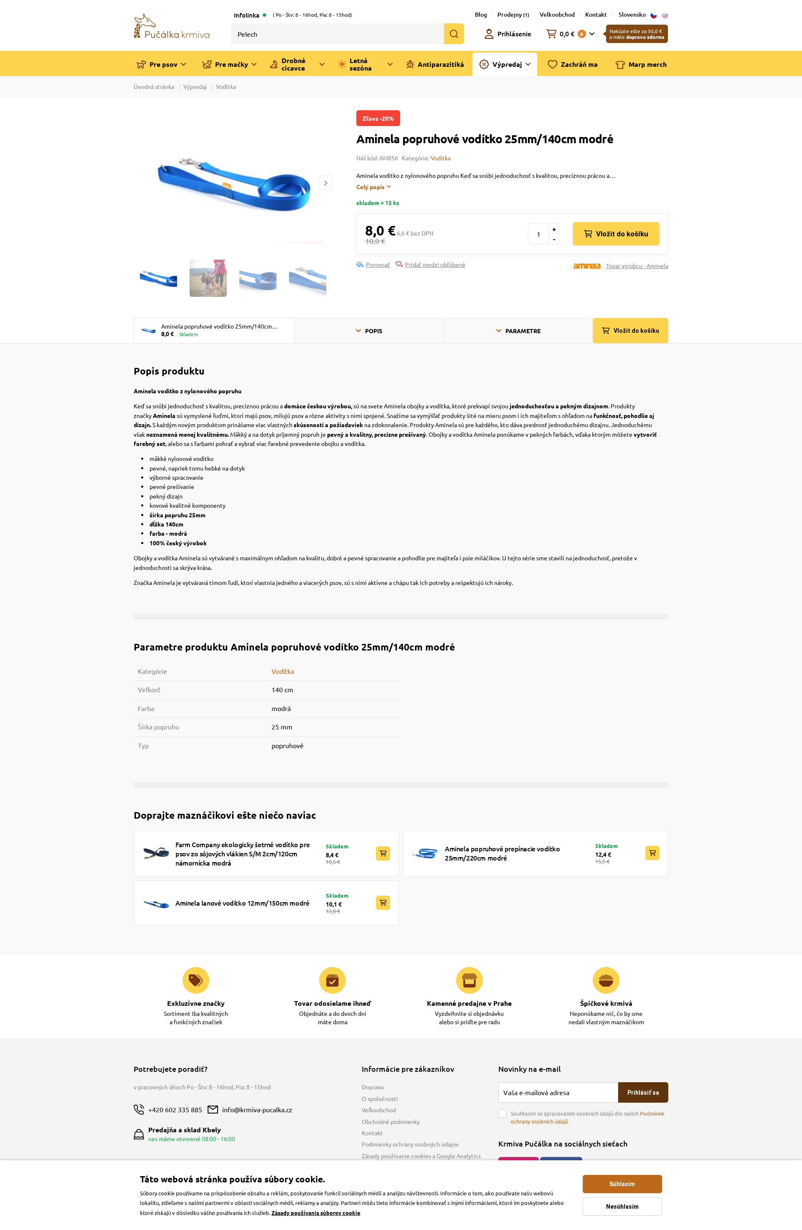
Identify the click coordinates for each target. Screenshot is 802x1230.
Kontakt (596, 14)
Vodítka (226, 86)
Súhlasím (622, 1184)
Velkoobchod (557, 14)
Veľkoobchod (379, 1110)
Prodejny (513, 14)
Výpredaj (195, 86)
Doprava (372, 1087)
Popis (373, 330)
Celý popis (370, 186)
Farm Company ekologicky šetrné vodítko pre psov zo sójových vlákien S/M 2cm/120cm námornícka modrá (242, 854)
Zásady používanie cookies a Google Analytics (421, 1155)
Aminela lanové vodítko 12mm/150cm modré (242, 902)
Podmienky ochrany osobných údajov (410, 1144)
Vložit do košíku (622, 234)
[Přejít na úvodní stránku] (171, 25)
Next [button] (326, 183)
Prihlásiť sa (643, 1092)
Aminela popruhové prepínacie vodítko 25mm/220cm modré (502, 853)
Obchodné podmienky (391, 1121)
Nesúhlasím (622, 1206)
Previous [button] (139, 183)
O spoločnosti (380, 1098)
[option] (232, 182)
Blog (481, 14)
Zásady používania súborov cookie (316, 1212)
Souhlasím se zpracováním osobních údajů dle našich (588, 1117)
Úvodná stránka (154, 86)
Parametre (523, 330)
